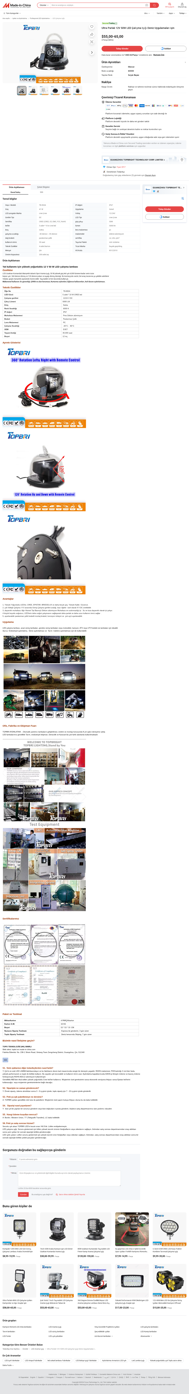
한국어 (113, 1377)
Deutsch (88, 1377)
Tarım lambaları (9, 1331)
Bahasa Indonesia (164, 1377)
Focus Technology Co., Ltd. (93, 1382)
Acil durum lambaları (102, 1336)
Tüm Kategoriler (12, 13)
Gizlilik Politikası (91, 1374)
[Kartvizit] (183, 198)
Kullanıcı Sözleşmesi (76, 1374)
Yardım (160, 13)
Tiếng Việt (151, 1377)
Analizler (137, 1374)
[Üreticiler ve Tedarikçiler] (17, 5)
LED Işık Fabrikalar (12, 1360)
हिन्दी (127, 1377)
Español (41, 1377)
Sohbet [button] (167, 48)
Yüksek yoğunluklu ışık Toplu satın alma (166, 1360)
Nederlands (98, 1377)
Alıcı (146, 13)
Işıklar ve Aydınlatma (19, 18)
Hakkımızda (53, 1374)
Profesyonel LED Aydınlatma (40, 18)
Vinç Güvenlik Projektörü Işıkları (107, 1327)
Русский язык (70, 1377)
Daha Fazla (7, 1365)
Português (50, 1377)
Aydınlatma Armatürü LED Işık (114, 1360)
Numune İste (158, 55)
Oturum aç (182, 7)
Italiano (80, 1377)
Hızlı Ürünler (127, 1374)
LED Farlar (7, 1336)
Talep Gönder (122, 48)
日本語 (121, 1377)
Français (59, 1377)
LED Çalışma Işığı (58, 18)
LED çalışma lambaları (149, 1327)
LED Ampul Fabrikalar (33, 1360)
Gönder (23, 1194)
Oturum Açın (150, 175)
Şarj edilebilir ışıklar (102, 1331)
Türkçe (143, 1377)
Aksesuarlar (145, 1336)
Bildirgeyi (63, 1374)
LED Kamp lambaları (149, 1331)
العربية (106, 1377)
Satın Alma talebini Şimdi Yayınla (70, 1194)
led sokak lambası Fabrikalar (59, 1360)
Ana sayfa (6, 18)
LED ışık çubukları (56, 1336)
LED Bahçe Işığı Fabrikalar (86, 1360)
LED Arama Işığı (55, 1327)
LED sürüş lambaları (57, 1331)
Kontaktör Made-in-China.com (110, 1374)
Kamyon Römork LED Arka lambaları (17, 1327)
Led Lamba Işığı (138, 1360)
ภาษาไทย (135, 1377)
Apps (171, 13)
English (32, 1377)
